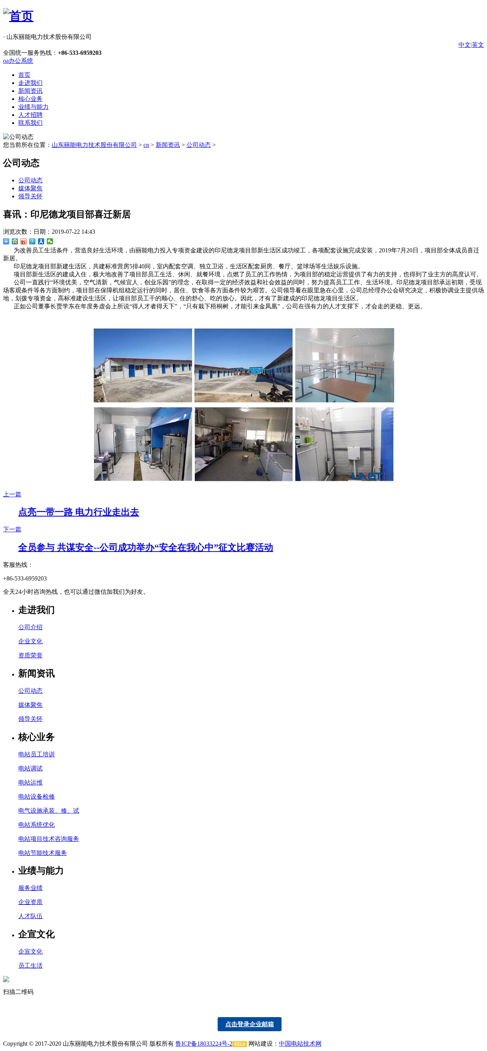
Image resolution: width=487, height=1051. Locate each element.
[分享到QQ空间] (15, 241)
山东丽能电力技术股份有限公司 (94, 145)
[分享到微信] (50, 241)
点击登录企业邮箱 (249, 1024)
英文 (478, 44)
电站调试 (30, 768)
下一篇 (12, 529)
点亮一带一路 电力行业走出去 (78, 512)
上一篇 (12, 494)
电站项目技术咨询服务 (48, 839)
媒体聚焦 (30, 188)
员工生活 (30, 965)
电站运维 (30, 782)
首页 (24, 75)
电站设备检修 (36, 796)
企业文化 (30, 641)
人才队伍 (30, 916)
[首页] (18, 16)
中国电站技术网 (300, 1043)
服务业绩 (30, 888)
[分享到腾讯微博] (32, 241)
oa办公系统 (18, 60)
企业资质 (30, 902)
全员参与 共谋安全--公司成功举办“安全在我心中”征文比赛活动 (145, 547)
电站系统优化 (36, 824)
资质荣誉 (30, 655)
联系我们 (30, 123)
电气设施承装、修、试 (48, 810)
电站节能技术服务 (42, 853)
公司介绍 (30, 627)
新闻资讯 (30, 91)
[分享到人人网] (41, 241)
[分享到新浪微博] (24, 241)
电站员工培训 (36, 754)
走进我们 (30, 83)
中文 (464, 44)
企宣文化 (30, 951)
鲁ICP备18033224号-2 (203, 1043)
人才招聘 (30, 115)
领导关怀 (30, 196)
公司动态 (198, 145)
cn (146, 145)
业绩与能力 (33, 107)
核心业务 (30, 99)
